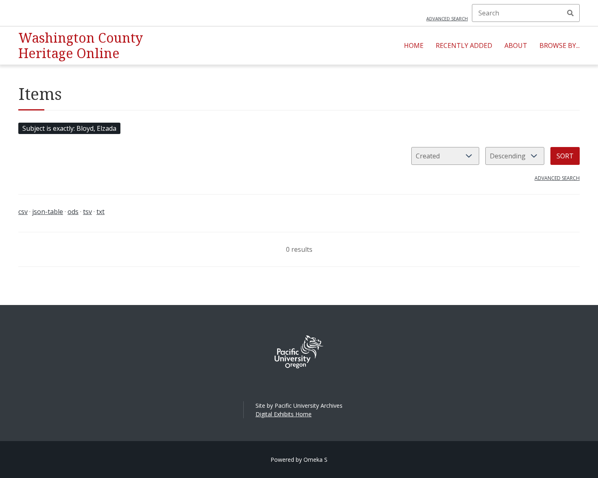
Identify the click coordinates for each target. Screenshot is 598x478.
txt (100, 211)
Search (570, 13)
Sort (565, 155)
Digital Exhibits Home (283, 414)
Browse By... (559, 45)
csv (23, 211)
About (515, 45)
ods (73, 211)
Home (413, 45)
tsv (87, 211)
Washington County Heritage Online (80, 45)
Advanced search (447, 18)
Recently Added (464, 45)
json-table (47, 211)
